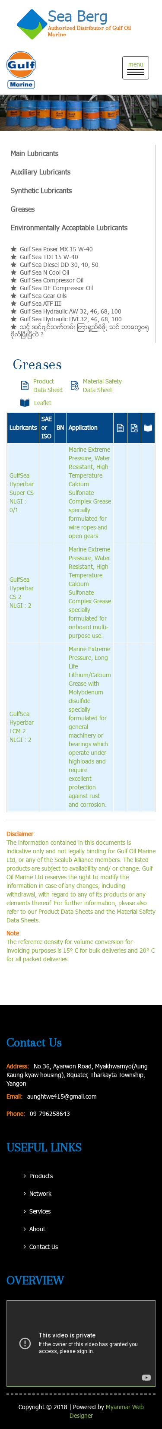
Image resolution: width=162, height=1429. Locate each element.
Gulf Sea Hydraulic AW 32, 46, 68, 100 (70, 311)
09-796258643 (50, 1114)
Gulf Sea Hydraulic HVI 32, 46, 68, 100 (71, 319)
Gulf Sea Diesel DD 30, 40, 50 (59, 265)
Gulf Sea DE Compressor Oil (56, 288)
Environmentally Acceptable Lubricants (69, 228)
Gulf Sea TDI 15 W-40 (49, 257)
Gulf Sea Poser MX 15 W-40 (56, 249)
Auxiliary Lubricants (40, 172)
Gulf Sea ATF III (40, 304)
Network (40, 1194)
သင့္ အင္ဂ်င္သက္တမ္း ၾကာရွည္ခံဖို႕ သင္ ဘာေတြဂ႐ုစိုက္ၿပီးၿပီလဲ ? (80, 331)
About (37, 1229)
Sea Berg (78, 17)
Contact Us (43, 1247)
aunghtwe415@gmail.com (62, 1097)
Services (40, 1211)
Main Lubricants (34, 154)
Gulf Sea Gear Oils (43, 296)
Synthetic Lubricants (41, 191)
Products (41, 1176)
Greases (23, 210)
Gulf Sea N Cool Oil (44, 273)
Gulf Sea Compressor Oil (51, 280)
